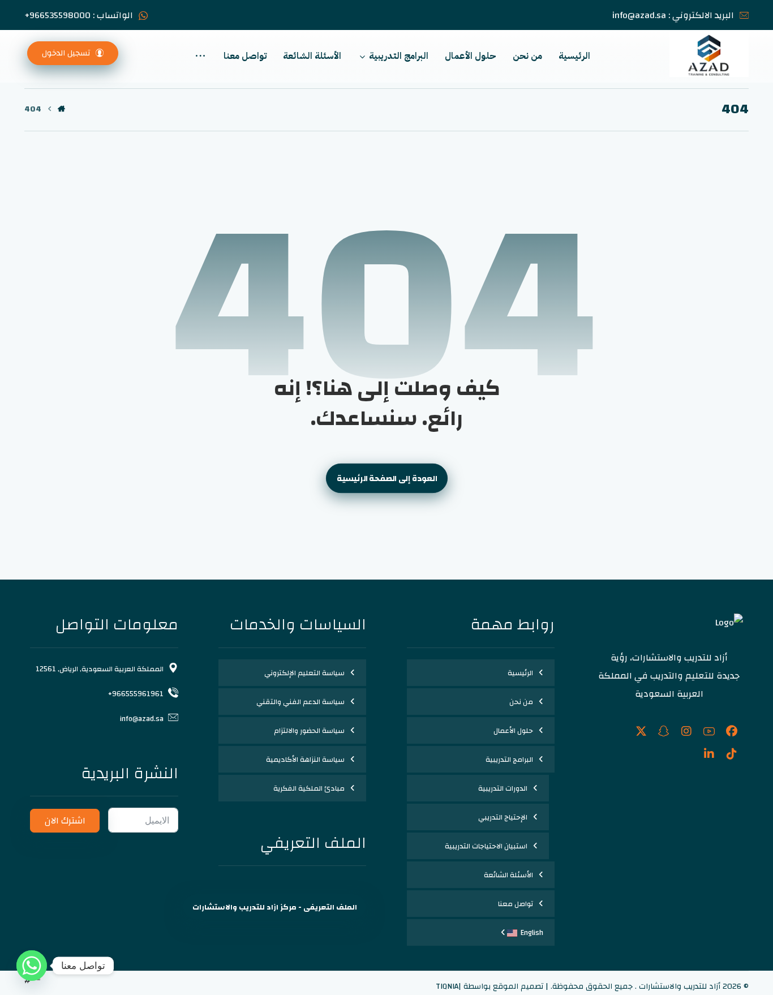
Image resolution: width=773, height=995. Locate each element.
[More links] (200, 56)
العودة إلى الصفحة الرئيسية (386, 478)
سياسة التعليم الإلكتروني (304, 673)
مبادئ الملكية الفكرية (309, 788)
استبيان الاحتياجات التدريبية (486, 846)
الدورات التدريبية (502, 788)
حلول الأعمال (513, 730)
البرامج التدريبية (509, 759)
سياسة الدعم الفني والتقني (300, 702)
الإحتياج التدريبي (502, 817)
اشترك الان (65, 820)
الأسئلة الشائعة (508, 875)
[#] (731, 731)
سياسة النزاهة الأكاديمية (305, 759)
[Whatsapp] (31, 965)
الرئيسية (520, 673)
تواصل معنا (515, 904)
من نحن (521, 702)
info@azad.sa (142, 719)
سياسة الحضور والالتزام (309, 730)
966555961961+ (136, 694)
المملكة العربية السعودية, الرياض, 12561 (100, 669)
